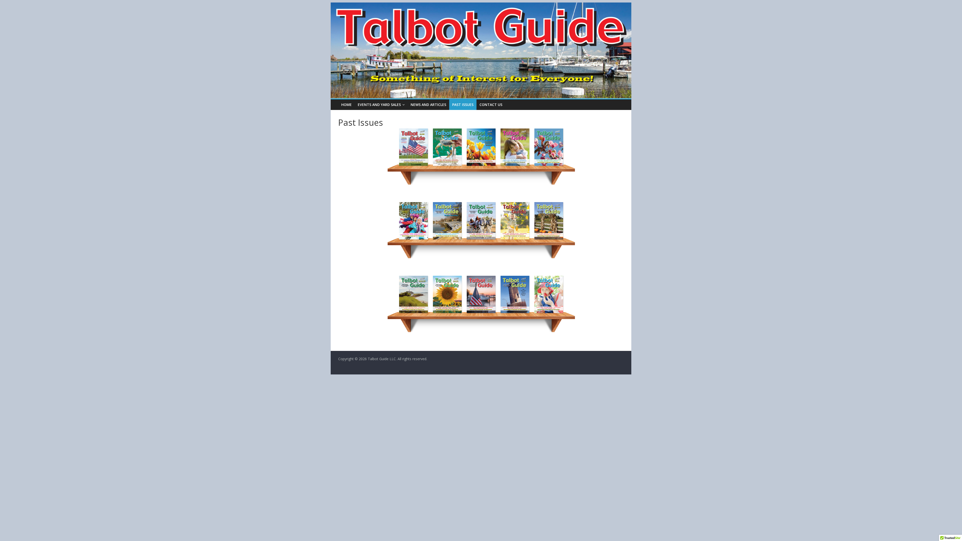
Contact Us (490, 104)
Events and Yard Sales (379, 104)
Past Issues (462, 104)
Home (346, 104)
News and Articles (428, 104)
